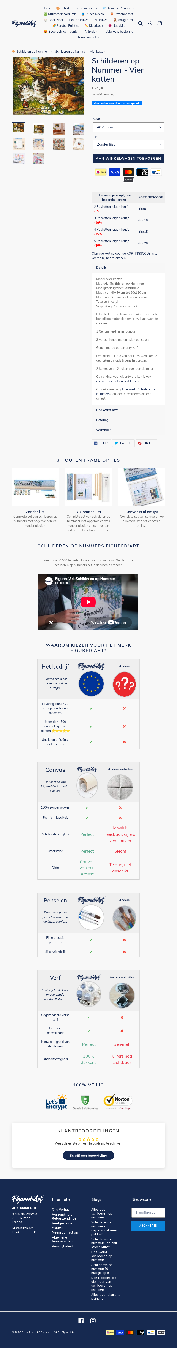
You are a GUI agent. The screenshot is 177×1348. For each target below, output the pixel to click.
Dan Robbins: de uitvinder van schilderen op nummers (103, 1283)
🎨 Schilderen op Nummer (30, 52)
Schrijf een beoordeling (88, 1155)
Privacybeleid (62, 1246)
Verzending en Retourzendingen (65, 1216)
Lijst (96, 136)
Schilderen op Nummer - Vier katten (80, 52)
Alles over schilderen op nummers (101, 1213)
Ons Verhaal (61, 1209)
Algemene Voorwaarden (62, 1239)
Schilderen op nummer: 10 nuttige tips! (102, 1268)
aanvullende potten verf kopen (117, 381)
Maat (96, 119)
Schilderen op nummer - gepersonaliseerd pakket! (105, 1228)
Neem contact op (65, 1232)
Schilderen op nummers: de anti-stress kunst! (104, 1243)
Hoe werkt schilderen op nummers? (101, 1256)
